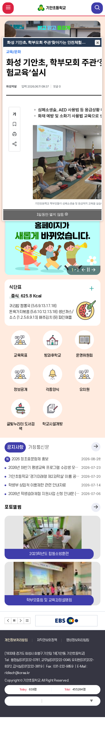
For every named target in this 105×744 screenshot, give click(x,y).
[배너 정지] (14, 620)
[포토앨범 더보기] (95, 507)
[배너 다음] (21, 620)
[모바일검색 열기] (97, 8)
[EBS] (66, 621)
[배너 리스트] (27, 620)
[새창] (52, 244)
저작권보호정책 (47, 640)
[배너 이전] (8, 620)
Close (97, 42)
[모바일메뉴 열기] (8, 8)
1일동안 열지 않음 (51, 214)
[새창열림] (52, 128)
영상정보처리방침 (77, 640)
